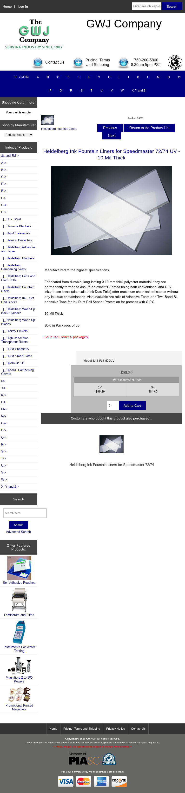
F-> (3, 198)
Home (7, 6)
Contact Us (138, 728)
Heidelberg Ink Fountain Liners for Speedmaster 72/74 (111, 465)
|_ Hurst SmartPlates (16, 356)
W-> (4, 479)
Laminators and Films (19, 615)
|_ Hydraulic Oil (12, 363)
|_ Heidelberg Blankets (17, 258)
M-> (4, 409)
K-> (3, 395)
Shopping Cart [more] (18, 102)
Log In (23, 6)
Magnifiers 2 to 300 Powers (19, 679)
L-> (3, 402)
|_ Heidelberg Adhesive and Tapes (18, 249)
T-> (3, 458)
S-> (3, 451)
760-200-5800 (146, 60)
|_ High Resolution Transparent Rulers (14, 340)
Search (18, 499)
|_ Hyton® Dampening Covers (17, 372)
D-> (3, 184)
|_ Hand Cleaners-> (15, 233)
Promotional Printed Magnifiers (19, 707)
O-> (4, 423)
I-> (3, 381)
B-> (3, 170)
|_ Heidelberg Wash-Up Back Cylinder (18, 311)
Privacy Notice (115, 728)
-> (3, 212)
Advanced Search (18, 532)
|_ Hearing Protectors (17, 240)
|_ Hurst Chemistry (15, 349)
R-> (3, 444)
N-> (3, 416)
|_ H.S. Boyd (11, 219)
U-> (3, 465)
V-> (3, 472)
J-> (3, 388)
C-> (3, 177)
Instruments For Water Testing (19, 649)
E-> (3, 191)
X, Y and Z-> (10, 486)
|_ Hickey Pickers (14, 331)
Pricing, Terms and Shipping (81, 728)
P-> (3, 430)
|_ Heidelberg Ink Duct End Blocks (17, 300)
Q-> (4, 437)
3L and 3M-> (10, 155)
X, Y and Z (138, 90)
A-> (3, 163)
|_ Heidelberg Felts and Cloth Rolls (18, 278)
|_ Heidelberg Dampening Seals (13, 267)
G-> (4, 205)
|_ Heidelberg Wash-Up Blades (18, 322)
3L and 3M (22, 77)
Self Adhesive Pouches (19, 582)
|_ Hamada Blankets (16, 226)
